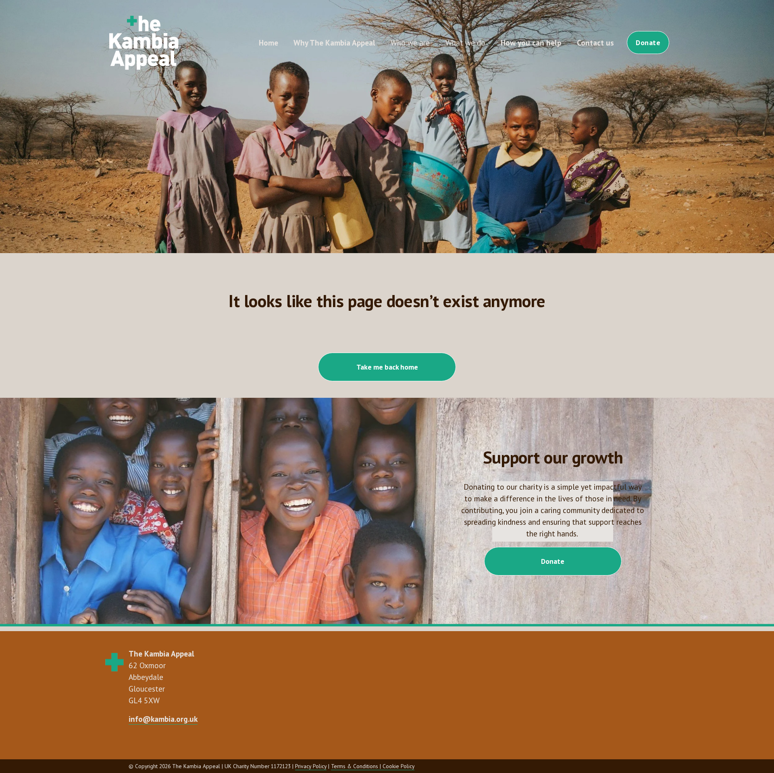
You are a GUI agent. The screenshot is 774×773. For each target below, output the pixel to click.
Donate (648, 42)
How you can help (531, 42)
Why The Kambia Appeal (334, 42)
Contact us (595, 42)
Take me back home (387, 367)
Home (268, 42)
